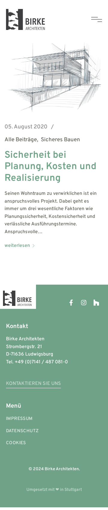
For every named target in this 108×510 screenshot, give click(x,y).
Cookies (16, 443)
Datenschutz (22, 431)
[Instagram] (84, 303)
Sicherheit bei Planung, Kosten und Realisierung (50, 166)
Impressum (19, 419)
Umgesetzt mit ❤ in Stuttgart (54, 489)
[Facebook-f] (71, 303)
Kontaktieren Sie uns (33, 384)
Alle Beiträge (20, 139)
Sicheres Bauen (60, 139)
